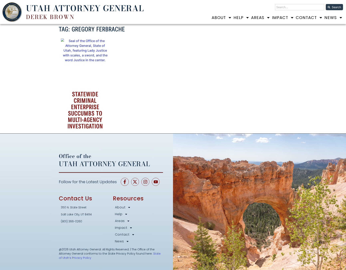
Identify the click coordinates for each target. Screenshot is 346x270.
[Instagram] (145, 182)
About (219, 18)
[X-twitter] (135, 182)
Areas (257, 18)
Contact (306, 18)
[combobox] (299, 7)
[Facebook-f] (125, 182)
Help (238, 18)
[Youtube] (156, 182)
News (330, 18)
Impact (280, 18)
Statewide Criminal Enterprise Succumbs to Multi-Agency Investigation (85, 110)
